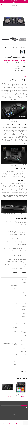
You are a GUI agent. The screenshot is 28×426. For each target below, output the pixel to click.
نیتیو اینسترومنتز (18, 68)
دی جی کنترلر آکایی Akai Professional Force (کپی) (20, 395)
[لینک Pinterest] (15, 71)
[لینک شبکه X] (17, 71)
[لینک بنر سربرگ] (14, 1)
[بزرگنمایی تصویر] (24, 32)
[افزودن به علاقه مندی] (16, 383)
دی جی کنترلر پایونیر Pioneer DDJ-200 (7, 395)
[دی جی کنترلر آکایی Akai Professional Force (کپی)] (20, 387)
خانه (24, 47)
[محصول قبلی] (7, 47)
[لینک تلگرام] (12, 71)
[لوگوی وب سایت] (14, 5)
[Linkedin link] (13, 71)
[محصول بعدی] (4, 47)
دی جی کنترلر (15, 47)
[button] (25, 21)
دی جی (20, 47)
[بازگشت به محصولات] (5, 47)
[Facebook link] (18, 71)
